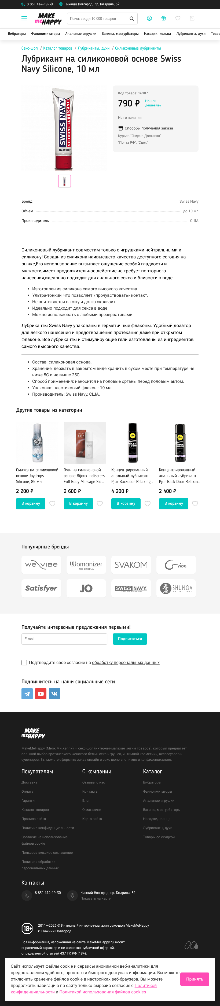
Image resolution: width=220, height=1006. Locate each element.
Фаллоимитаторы (45, 34)
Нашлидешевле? (153, 103)
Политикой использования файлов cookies (102, 991)
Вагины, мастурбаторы (120, 34)
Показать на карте (95, 899)
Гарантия (28, 801)
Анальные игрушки (80, 34)
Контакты (90, 792)
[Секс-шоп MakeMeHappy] (48, 19)
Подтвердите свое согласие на (94, 662)
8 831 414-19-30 (40, 4)
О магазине (91, 810)
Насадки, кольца (157, 34)
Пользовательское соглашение (47, 853)
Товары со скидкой (159, 837)
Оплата (27, 792)
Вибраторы (17, 34)
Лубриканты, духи (191, 34)
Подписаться (130, 639)
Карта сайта (92, 819)
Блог (86, 801)
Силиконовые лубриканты (138, 48)
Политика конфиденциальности (47, 828)
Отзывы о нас (93, 783)
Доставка (29, 783)
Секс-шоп (29, 48)
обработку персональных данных (126, 662)
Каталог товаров (57, 48)
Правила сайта (33, 819)
